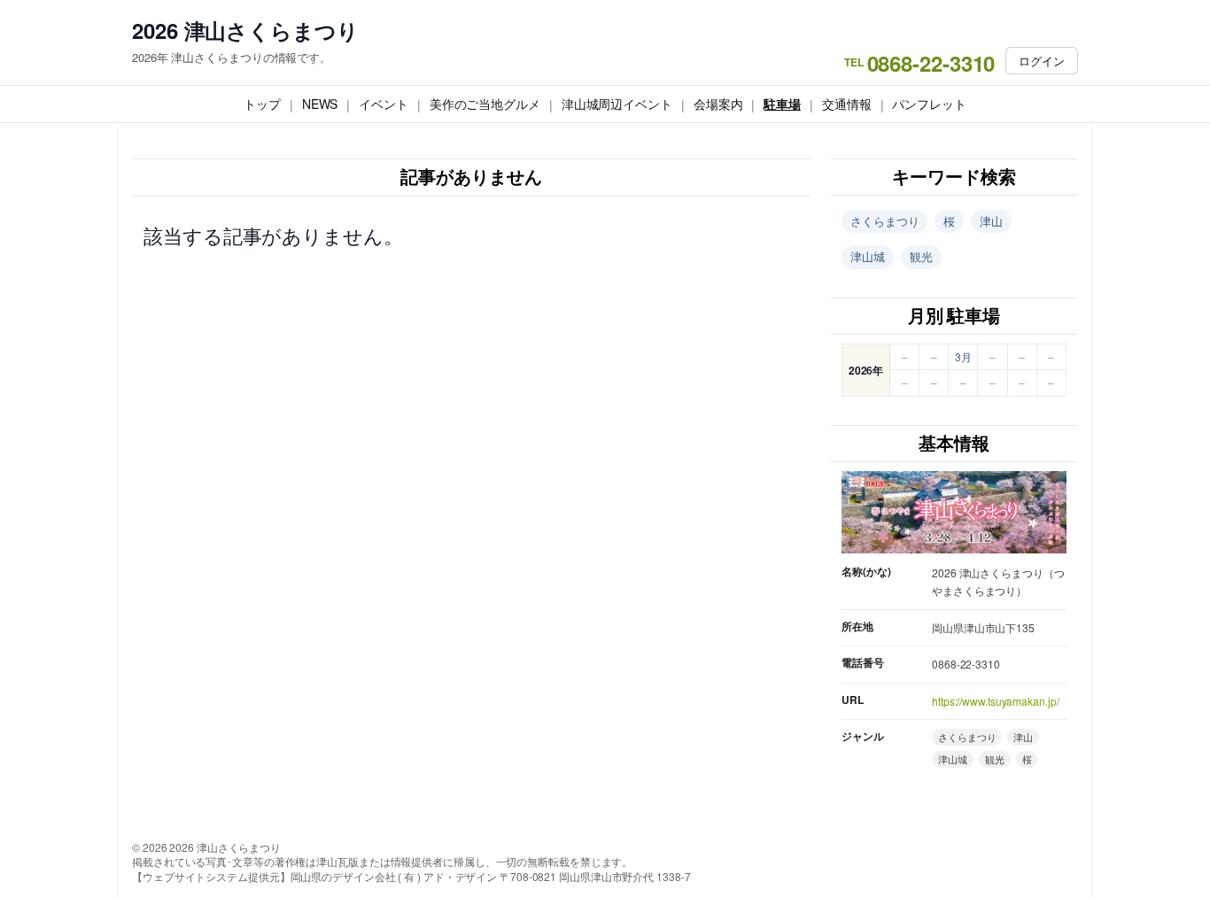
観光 (921, 256)
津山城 (867, 256)
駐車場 (782, 103)
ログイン (1042, 60)
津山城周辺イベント (617, 103)
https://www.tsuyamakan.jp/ (995, 700)
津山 (991, 221)
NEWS (320, 103)
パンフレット (929, 103)
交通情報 (847, 103)
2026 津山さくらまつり (245, 30)
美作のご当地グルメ (485, 103)
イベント (383, 103)
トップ (262, 103)
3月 (963, 356)
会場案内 (718, 103)
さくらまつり (884, 221)
